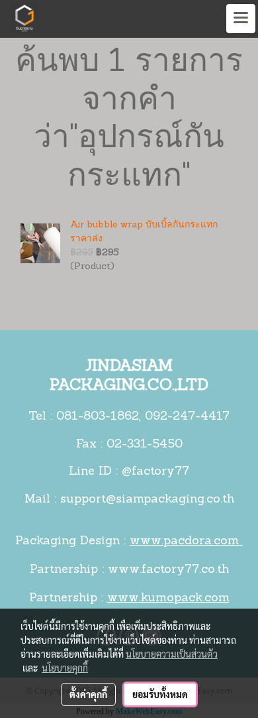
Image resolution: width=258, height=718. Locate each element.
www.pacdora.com (186, 542)
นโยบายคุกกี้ (65, 668)
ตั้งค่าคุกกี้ (88, 694)
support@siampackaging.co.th (147, 500)
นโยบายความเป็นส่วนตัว (172, 654)
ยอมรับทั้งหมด (160, 694)
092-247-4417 (187, 417)
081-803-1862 (97, 417)
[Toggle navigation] (240, 18)
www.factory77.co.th (168, 570)
